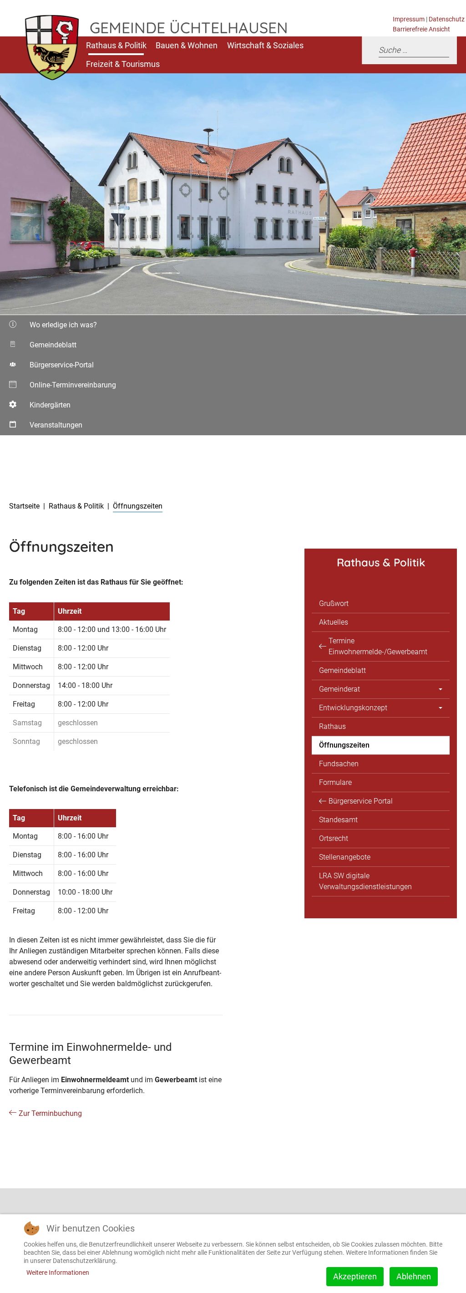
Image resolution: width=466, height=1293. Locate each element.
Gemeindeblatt (50, 348)
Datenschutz (447, 19)
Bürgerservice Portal (361, 801)
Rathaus (332, 726)
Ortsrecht (333, 838)
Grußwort (334, 603)
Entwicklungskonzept (353, 707)
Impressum (409, 19)
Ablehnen (413, 1276)
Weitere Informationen (57, 1272)
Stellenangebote (344, 857)
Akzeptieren (355, 1276)
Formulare (335, 782)
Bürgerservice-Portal (50, 368)
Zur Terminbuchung (50, 1113)
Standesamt (338, 819)
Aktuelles (333, 622)
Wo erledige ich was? (52, 328)
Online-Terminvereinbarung (61, 388)
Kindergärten (43, 408)
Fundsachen (339, 763)
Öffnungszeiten (344, 745)
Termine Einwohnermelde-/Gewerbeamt (378, 646)
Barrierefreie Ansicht (421, 29)
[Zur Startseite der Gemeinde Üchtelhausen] (45, 54)
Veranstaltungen (45, 428)
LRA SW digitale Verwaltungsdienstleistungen (365, 881)
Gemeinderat (339, 689)
